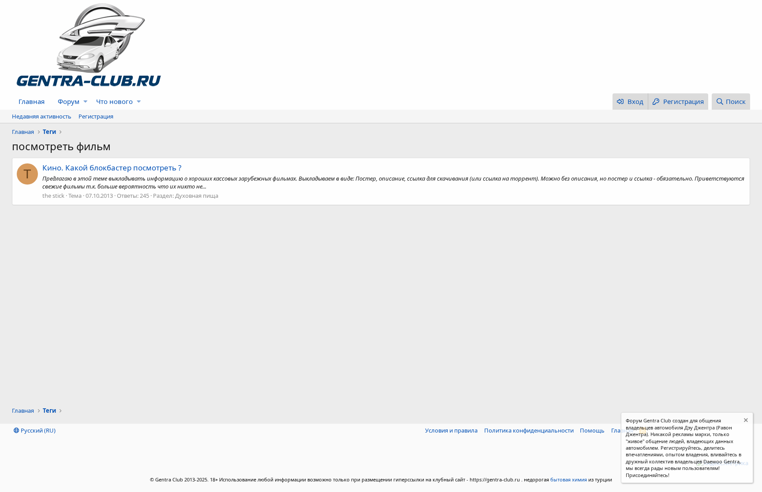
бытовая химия (568, 479)
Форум (68, 101)
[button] (85, 101)
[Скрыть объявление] (745, 421)
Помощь (592, 430)
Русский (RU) (37, 430)
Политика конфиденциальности (529, 430)
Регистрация (95, 116)
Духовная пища (196, 196)
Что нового (114, 101)
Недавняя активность (41, 116)
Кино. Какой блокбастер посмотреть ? (111, 168)
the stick (53, 196)
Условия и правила (451, 430)
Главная (32, 101)
